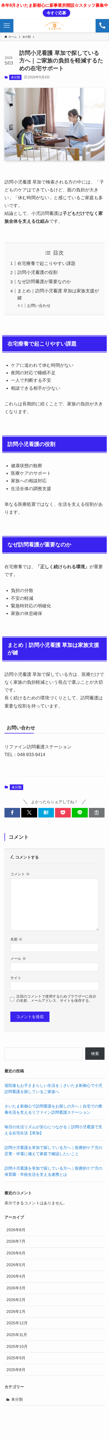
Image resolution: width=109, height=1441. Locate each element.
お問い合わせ (39, 305)
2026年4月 (15, 1276)
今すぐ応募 (56, 13)
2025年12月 (17, 1323)
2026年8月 (15, 1230)
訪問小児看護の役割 (37, 272)
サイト (15, 978)
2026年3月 (15, 1288)
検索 (95, 1053)
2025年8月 (15, 1369)
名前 (16, 939)
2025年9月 (15, 1358)
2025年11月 (16, 1334)
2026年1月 (15, 1311)
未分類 (15, 77)
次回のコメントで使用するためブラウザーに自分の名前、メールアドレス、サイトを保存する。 (56, 999)
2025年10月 (17, 1346)
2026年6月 (15, 1253)
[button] (12, 812)
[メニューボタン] (6, 25)
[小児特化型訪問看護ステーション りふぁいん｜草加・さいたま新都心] (54, 25)
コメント (20, 874)
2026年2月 (15, 1299)
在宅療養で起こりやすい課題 (46, 263)
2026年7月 (15, 1241)
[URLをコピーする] (97, 812)
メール (18, 959)
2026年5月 (15, 1265)
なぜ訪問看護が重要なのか (44, 281)
